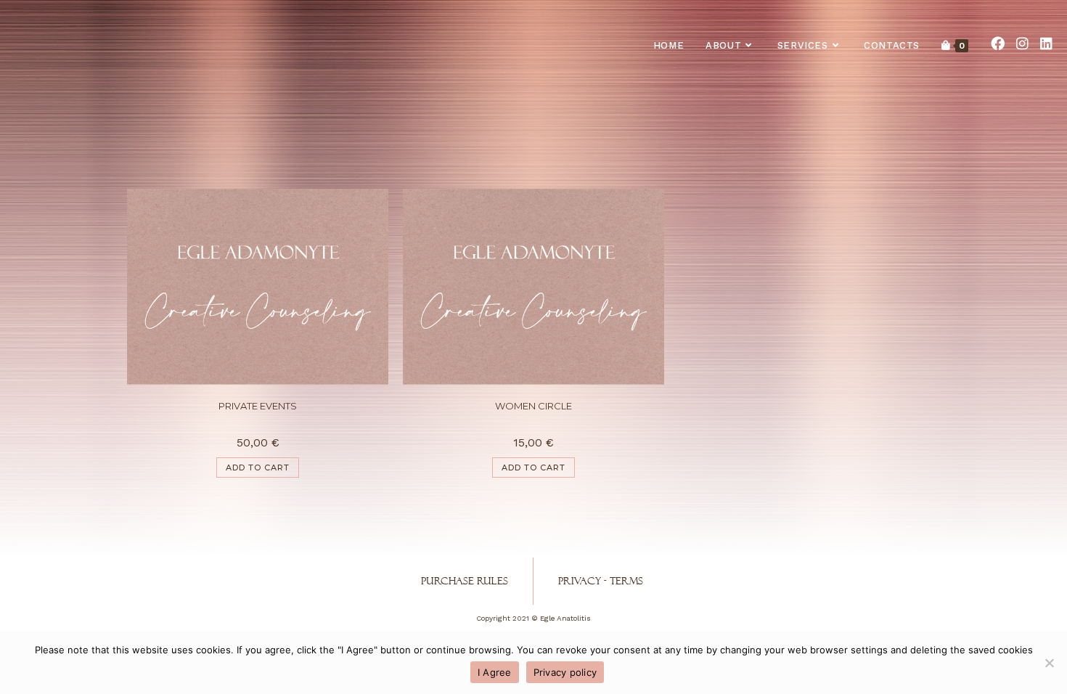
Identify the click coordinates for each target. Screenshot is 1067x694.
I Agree (495, 672)
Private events (257, 406)
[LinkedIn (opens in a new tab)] (1046, 43)
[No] (1049, 663)
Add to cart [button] (258, 467)
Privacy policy (565, 672)
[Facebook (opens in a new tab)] (997, 43)
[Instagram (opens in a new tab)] (1022, 43)
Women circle (533, 406)
